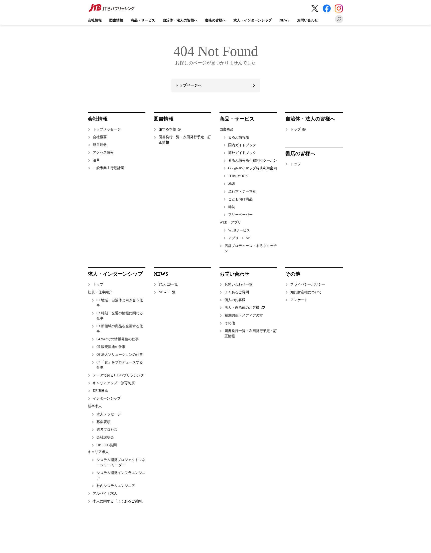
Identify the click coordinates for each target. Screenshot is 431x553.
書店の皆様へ (215, 20)
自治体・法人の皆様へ (180, 20)
